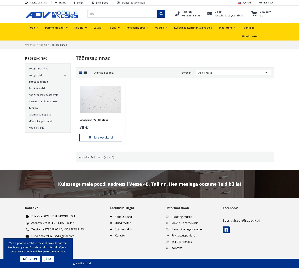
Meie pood (102, 2)
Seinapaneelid (37, 88)
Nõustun (30, 259)
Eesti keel (269, 2)
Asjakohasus (233, 73)
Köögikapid (35, 75)
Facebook (226, 229)
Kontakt (120, 235)
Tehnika (33, 108)
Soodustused (123, 217)
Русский (247, 2)
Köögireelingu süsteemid (43, 94)
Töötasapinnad (38, 81)
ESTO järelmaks (181, 242)
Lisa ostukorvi (100, 138)
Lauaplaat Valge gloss (93, 120)
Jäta (48, 259)
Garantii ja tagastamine (186, 229)
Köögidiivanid (36, 127)
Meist (80, 2)
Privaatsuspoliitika (183, 235)
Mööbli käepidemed (40, 121)
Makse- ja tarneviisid (133, 2)
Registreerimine (38, 2)
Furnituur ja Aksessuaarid (43, 101)
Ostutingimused (181, 217)
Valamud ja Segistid (40, 114)
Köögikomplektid (38, 68)
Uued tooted (123, 223)
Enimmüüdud (123, 229)
